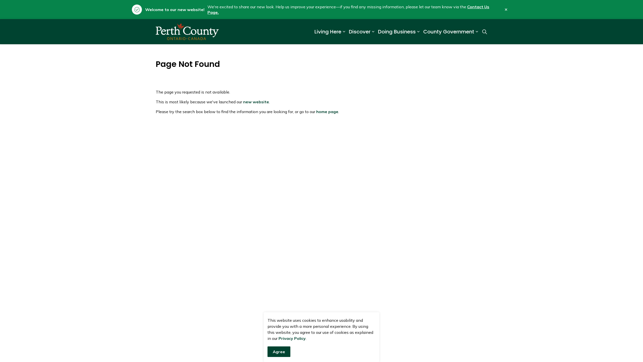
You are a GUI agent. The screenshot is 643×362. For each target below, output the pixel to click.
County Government (448, 31)
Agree (279, 351)
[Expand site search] (484, 31)
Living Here (327, 31)
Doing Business (397, 31)
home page (327, 111)
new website (256, 101)
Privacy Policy (292, 338)
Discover (359, 31)
